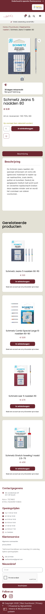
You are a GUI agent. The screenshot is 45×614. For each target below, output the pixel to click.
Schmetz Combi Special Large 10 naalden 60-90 (22, 332)
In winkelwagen (25, 128)
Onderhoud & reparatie (20, 1)
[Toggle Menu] (40, 16)
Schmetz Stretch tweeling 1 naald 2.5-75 (22, 457)
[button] (38, 7)
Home (5, 27)
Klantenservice (35, 1)
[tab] (22, 153)
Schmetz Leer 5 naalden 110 (22, 396)
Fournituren (13, 27)
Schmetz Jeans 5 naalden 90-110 (22, 271)
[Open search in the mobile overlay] (34, 16)
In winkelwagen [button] (22, 281)
